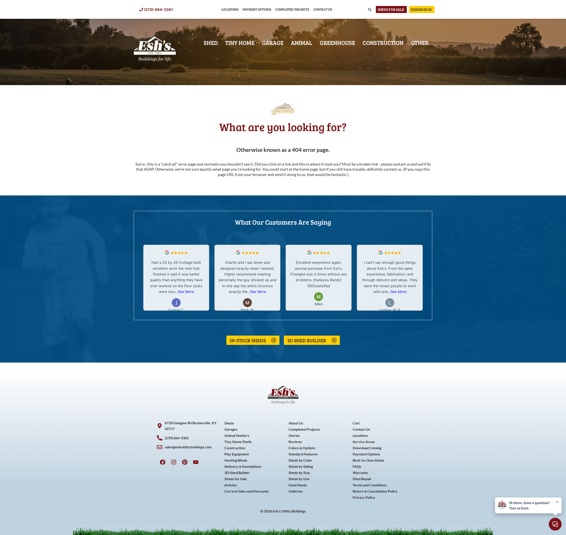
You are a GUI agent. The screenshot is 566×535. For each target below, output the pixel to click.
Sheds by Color (300, 460)
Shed (211, 42)
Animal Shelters (236, 435)
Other (419, 42)
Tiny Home (239, 42)
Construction (383, 42)
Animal (301, 42)
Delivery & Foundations (242, 466)
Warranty (360, 472)
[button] (419, 277)
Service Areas (364, 441)
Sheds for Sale (235, 479)
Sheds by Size (299, 472)
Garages (230, 429)
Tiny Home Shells (238, 441)
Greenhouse (337, 42)
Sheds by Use (299, 479)
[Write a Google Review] (167, 253)
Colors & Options (302, 448)
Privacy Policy (364, 497)
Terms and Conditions (369, 485)
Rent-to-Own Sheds (368, 460)
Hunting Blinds (235, 460)
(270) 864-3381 (158, 9)
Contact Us (322, 9)
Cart (356, 423)
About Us (296, 423)
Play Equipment (236, 454)
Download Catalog (367, 448)
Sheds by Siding (301, 466)
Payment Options (257, 9)
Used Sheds (298, 485)
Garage (272, 42)
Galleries (296, 491)
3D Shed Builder (237, 472)
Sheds (229, 423)
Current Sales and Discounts (246, 491)
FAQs (357, 466)
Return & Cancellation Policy (375, 491)
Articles (230, 485)
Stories (294, 435)
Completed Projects (292, 9)
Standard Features (303, 454)
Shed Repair (362, 479)
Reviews (295, 441)
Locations (230, 9)
